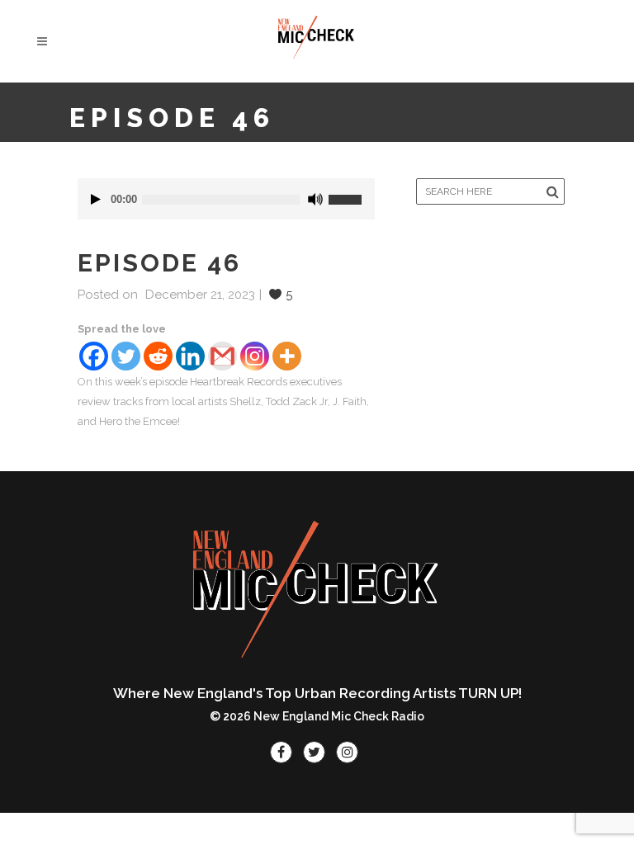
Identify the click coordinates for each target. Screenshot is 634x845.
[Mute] (315, 199)
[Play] (96, 199)
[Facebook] (93, 356)
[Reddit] (158, 356)
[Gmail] (222, 356)
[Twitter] (125, 356)
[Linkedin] (190, 356)
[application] (227, 199)
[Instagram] (254, 356)
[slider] (352, 193)
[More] (286, 356)
